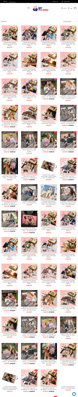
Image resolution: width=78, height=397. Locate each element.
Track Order (67, 1)
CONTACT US (55, 1)
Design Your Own (9, 50)
